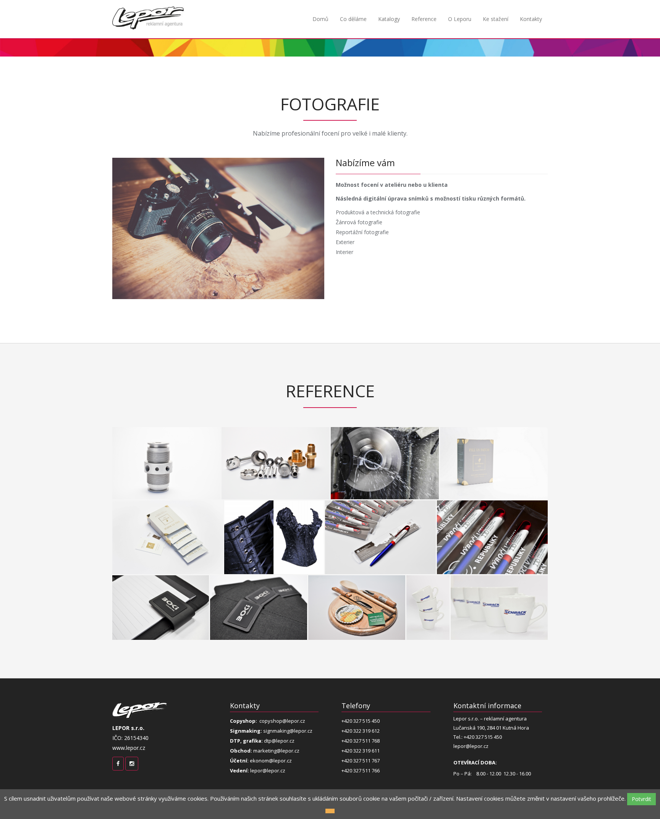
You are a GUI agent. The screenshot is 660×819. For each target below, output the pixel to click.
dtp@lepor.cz (262, 740)
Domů (320, 19)
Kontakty (531, 19)
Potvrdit (641, 799)
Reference (424, 19)
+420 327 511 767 (360, 760)
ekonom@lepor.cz (261, 760)
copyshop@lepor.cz (267, 720)
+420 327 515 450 (360, 720)
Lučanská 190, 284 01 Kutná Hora (491, 727)
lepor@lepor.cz (257, 770)
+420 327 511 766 (360, 770)
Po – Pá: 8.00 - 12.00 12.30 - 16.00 (492, 767)
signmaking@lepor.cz (271, 730)
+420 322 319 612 (360, 730)
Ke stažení (495, 19)
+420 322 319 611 (360, 750)
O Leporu (459, 19)
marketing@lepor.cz (264, 750)
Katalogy (389, 19)
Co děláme (353, 19)
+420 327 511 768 (360, 740)
